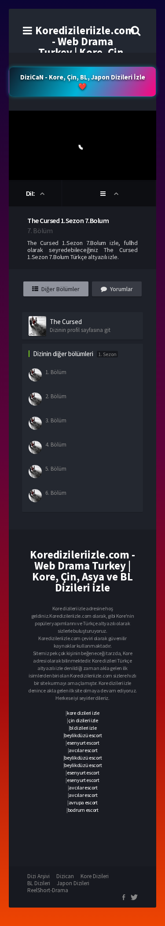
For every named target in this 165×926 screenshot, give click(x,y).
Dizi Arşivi (38, 876)
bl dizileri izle (83, 727)
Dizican (65, 876)
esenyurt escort (83, 742)
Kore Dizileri (95, 876)
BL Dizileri (38, 883)
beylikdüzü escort (83, 735)
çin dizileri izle (83, 720)
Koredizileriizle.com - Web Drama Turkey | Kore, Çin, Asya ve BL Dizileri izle (85, 52)
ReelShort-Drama (47, 890)
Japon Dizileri (73, 883)
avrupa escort (83, 802)
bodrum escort (83, 810)
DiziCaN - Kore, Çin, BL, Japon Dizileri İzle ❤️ (82, 81)
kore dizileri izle (83, 713)
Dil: (31, 193)
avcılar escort (83, 750)
